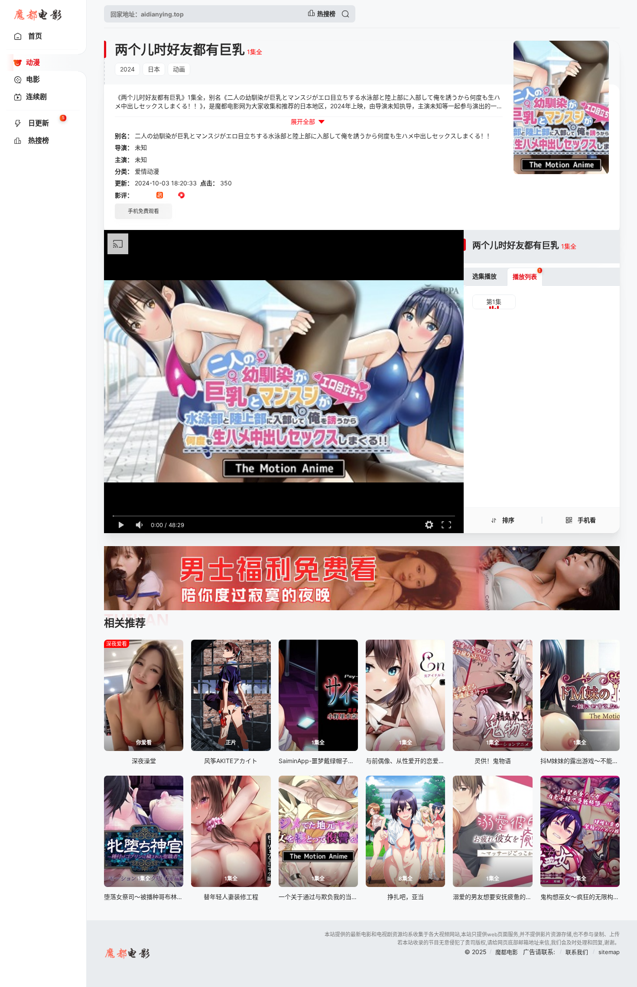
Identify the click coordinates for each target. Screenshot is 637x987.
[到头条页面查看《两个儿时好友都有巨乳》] (170, 195)
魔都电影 (506, 951)
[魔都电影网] (38, 14)
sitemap (609, 951)
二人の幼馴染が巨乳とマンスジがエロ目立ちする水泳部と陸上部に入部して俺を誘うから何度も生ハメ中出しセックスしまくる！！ (314, 135)
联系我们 (578, 951)
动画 (179, 69)
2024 (127, 69)
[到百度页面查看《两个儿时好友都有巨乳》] (203, 195)
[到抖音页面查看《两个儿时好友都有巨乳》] (149, 195)
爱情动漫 (147, 171)
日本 (154, 69)
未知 (141, 147)
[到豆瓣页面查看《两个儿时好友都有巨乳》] (138, 195)
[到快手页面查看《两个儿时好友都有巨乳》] (159, 195)
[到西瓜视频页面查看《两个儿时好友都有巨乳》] (181, 195)
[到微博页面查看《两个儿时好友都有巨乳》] (192, 195)
